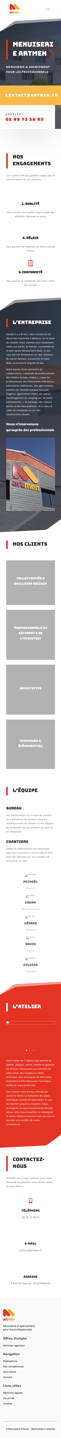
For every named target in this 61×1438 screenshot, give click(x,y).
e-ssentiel (49, 1429)
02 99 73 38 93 (25, 119)
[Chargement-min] (30, 1023)
